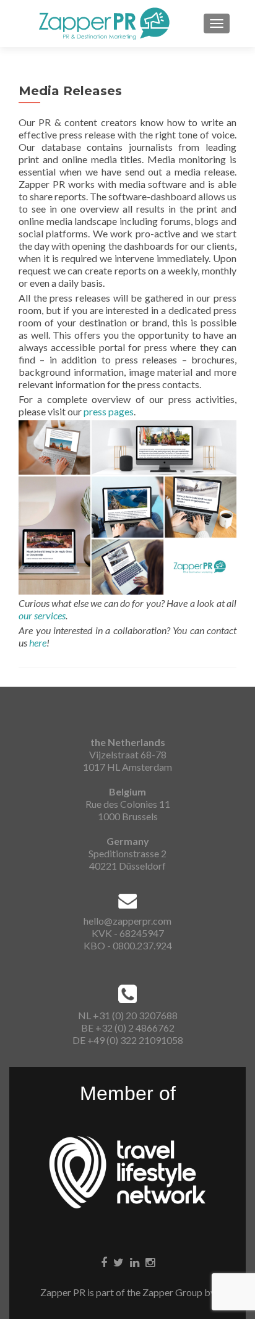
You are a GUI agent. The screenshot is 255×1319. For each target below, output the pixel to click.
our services (42, 615)
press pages (109, 411)
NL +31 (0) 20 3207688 (128, 1015)
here (37, 642)
